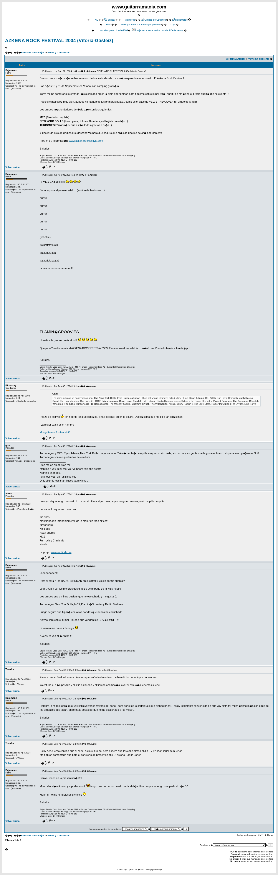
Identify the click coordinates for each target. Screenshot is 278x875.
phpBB (130, 869)
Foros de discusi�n (32, 52)
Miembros (130, 19)
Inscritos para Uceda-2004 (114, 30)
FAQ (96, 19)
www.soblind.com (61, 552)
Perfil (108, 24)
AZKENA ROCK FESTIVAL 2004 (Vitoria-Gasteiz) (59, 40)
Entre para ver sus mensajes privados (141, 24)
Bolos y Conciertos (59, 52)
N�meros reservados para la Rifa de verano (160, 30)
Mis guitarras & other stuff (55, 432)
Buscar (111, 19)
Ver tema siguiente (258, 59)
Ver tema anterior (235, 59)
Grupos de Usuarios (155, 19)
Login (173, 24)
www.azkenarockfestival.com (86, 140)
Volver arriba (12, 167)
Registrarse (181, 19)
